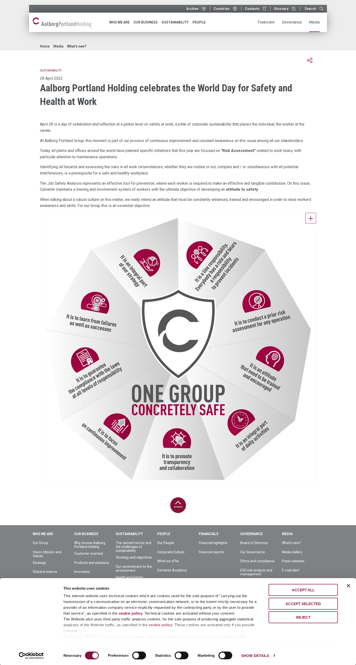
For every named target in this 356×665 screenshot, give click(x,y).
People (163, 534)
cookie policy (131, 613)
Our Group (40, 543)
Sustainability (129, 534)
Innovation (82, 572)
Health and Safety (129, 577)
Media (58, 46)
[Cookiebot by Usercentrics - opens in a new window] (31, 655)
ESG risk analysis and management (256, 572)
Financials (208, 534)
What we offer (168, 561)
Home (45, 46)
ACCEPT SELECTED (303, 604)
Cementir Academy (172, 570)
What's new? (76, 46)
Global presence (45, 572)
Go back (178, 507)
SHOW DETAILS (255, 655)
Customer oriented (88, 553)
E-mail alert (290, 570)
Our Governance (252, 552)
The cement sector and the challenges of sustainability (133, 547)
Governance (251, 534)
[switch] (139, 655)
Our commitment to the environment (134, 568)
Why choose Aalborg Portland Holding (89, 545)
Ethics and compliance (257, 561)
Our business (86, 534)
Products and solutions (91, 563)
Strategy (39, 563)
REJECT (303, 617)
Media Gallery (292, 552)
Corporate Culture (171, 552)
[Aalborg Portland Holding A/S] (62, 22)
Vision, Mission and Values (47, 554)
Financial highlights (213, 543)
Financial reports (211, 552)
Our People (165, 543)
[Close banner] (348, 585)
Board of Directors (254, 543)
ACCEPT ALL (303, 590)
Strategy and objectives (134, 557)
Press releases (293, 561)
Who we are (43, 534)
